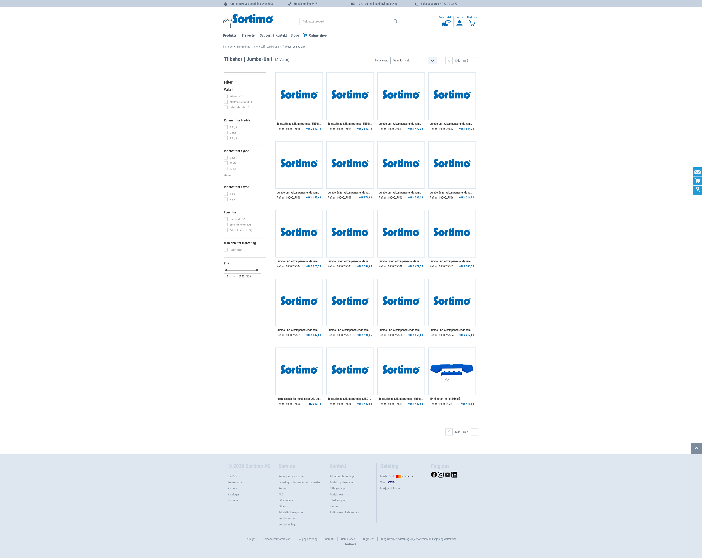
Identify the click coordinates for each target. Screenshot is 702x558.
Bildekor (283, 506)
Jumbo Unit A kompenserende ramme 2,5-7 (452, 261)
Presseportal (235, 482)
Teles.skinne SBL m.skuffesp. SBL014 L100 (350, 123)
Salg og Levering (308, 539)
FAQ (281, 494)
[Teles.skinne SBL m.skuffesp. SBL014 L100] (350, 96)
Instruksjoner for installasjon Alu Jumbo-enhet (299, 399)
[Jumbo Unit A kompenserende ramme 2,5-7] (452, 234)
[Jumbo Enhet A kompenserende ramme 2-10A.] (452, 165)
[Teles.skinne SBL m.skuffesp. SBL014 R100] (299, 96)
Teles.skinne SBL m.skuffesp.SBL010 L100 (350, 399)
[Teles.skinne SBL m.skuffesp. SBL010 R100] (401, 371)
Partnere (233, 500)
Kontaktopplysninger (341, 482)
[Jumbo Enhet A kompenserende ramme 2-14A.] (401, 234)
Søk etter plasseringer (342, 476)
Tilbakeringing (337, 500)
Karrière (232, 488)
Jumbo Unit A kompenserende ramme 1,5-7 (401, 123)
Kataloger (233, 494)
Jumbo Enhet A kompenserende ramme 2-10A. (452, 192)
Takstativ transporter (291, 512)
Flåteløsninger (337, 488)
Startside (228, 46)
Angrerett (368, 539)
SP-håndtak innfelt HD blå (445, 399)
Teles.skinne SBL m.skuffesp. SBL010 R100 (401, 399)
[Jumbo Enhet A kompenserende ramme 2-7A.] (350, 165)
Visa (382, 482)
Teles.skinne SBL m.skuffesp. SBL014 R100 (299, 123)
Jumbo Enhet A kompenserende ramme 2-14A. (401, 261)
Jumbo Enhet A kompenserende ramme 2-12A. (350, 261)
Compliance (348, 539)
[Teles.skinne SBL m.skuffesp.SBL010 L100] (350, 371)
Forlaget (250, 539)
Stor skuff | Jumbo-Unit (266, 46)
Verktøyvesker (287, 518)
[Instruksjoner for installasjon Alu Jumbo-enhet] (299, 371)
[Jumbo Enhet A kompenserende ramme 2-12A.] (350, 234)
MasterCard (387, 476)
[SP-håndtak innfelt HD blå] (452, 371)
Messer (333, 506)
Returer (283, 488)
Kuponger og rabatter (291, 476)
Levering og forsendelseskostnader (299, 482)
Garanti (329, 539)
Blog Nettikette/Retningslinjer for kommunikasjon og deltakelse (418, 539)
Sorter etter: (381, 60)
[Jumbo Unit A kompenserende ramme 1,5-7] (401, 96)
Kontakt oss (336, 494)
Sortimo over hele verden (344, 512)
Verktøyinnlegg (287, 524)
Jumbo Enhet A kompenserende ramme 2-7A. (350, 192)
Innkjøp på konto (390, 488)
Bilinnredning (243, 46)
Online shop (318, 35)
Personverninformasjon (276, 539)
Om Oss (232, 476)
